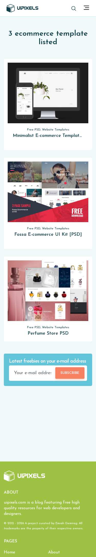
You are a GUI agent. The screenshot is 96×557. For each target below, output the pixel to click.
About (54, 552)
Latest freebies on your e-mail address (47, 361)
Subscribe (69, 373)
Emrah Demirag (66, 523)
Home (9, 552)
